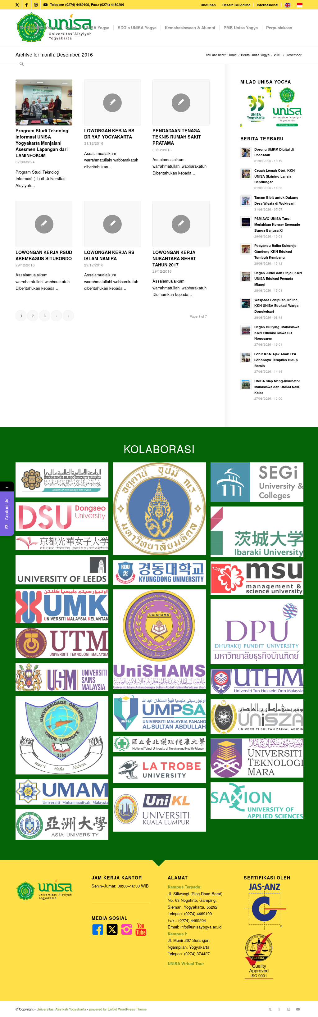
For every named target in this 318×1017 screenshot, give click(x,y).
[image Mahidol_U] (162, 511)
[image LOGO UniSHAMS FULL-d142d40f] (162, 641)
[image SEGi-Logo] (259, 484)
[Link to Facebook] (26, 4)
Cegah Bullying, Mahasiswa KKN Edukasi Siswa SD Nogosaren (276, 333)
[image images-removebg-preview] (162, 746)
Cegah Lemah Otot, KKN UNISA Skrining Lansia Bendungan (274, 176)
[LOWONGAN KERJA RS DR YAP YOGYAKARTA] (112, 102)
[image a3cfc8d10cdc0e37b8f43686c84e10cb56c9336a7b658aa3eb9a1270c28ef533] (259, 580)
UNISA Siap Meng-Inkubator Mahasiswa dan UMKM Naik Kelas (277, 387)
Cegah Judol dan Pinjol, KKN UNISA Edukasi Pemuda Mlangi (278, 278)
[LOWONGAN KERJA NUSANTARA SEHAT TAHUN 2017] (180, 224)
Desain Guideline (236, 4)
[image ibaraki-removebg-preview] (259, 533)
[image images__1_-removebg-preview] (64, 545)
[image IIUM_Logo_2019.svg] (64, 482)
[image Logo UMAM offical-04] (64, 794)
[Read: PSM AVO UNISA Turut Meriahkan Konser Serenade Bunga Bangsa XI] (246, 222)
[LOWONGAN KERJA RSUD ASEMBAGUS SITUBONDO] (44, 224)
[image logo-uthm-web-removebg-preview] (259, 684)
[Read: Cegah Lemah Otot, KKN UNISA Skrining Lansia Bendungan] (246, 173)
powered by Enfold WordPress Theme (118, 1008)
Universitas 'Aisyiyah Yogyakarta (61, 1008)
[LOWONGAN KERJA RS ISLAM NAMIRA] (112, 224)
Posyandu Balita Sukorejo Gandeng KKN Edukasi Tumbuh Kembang (275, 251)
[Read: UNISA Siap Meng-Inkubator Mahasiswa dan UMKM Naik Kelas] (246, 384)
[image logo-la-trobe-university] (162, 772)
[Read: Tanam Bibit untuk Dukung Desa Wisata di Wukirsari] (246, 201)
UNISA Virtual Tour (186, 963)
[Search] (22, 64)
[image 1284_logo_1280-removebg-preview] (64, 519)
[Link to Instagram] (35, 4)
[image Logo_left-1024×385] (259, 718)
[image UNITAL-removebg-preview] (64, 737)
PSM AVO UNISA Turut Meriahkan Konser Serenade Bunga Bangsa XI (277, 224)
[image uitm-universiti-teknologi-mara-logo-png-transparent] (259, 760)
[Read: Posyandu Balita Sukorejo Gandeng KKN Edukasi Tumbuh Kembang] (246, 249)
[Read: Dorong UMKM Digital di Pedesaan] (246, 152)
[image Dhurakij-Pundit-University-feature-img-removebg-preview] (259, 634)
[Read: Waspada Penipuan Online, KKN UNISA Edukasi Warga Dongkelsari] (246, 303)
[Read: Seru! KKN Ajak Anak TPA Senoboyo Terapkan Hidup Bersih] (246, 357)
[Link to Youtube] (45, 4)
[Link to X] (17, 4)
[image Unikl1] (162, 812)
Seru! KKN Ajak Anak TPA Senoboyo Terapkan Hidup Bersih (276, 360)
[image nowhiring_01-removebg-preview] (162, 574)
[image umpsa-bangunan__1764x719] (162, 715)
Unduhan (208, 4)
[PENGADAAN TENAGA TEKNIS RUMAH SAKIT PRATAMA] (180, 102)
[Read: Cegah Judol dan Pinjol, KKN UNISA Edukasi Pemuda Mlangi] (246, 276)
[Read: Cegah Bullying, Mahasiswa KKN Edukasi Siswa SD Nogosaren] (246, 330)
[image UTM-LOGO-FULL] (64, 645)
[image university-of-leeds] (64, 572)
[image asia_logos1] (64, 826)
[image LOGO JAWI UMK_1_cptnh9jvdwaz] (64, 608)
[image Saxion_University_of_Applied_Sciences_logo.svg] (259, 803)
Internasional (267, 4)
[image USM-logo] (64, 679)
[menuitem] (208, 5)
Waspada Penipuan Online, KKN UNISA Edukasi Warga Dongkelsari (276, 305)
